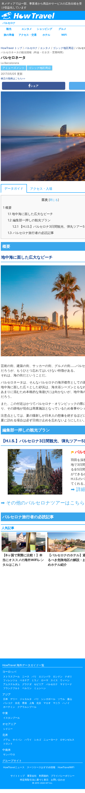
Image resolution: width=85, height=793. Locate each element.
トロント (8, 743)
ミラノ (35, 680)
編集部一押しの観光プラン (29, 220)
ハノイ (66, 702)
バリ (36, 699)
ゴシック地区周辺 (63, 48)
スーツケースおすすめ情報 (41, 767)
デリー (13, 699)
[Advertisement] (42, 611)
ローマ (44, 680)
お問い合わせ (58, 779)
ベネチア (24, 680)
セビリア (38, 684)
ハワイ (28, 739)
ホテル (46, 34)
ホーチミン (9, 706)
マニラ (56, 702)
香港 (24, 702)
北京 (38, 702)
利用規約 (43, 775)
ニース (25, 676)
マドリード (66, 684)
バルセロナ (9, 22)
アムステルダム (11, 684)
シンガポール (48, 699)
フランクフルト (11, 688)
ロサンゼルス (67, 739)
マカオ (47, 702)
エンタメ (27, 28)
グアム (6, 739)
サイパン (17, 739)
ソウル (61, 699)
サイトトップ (17, 775)
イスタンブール (11, 717)
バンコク (8, 702)
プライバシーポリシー (63, 775)
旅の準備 (9, 34)
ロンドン (57, 676)
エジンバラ (45, 676)
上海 (31, 702)
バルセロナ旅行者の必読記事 (31, 233)
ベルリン (27, 688)
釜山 (69, 699)
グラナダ (27, 684)
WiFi (64, 34)
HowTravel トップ (11, 48)
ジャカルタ (26, 699)
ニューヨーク (50, 739)
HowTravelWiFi (66, 767)
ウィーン (65, 680)
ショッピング (44, 28)
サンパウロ (9, 754)
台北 (17, 702)
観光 (8, 28)
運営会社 (32, 775)
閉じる (54, 199)
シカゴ (37, 739)
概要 (7, 207)
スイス (54, 680)
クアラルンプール (26, 706)
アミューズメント (13, 67)
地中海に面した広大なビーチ (30, 214)
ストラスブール (11, 676)
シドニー (8, 728)
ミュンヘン (40, 688)
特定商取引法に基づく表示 (34, 779)
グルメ (62, 28)
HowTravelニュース (14, 767)
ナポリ (68, 676)
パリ (34, 676)
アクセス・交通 (28, 34)
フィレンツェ (10, 680)
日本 (5, 699)
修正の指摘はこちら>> (13, 78)
